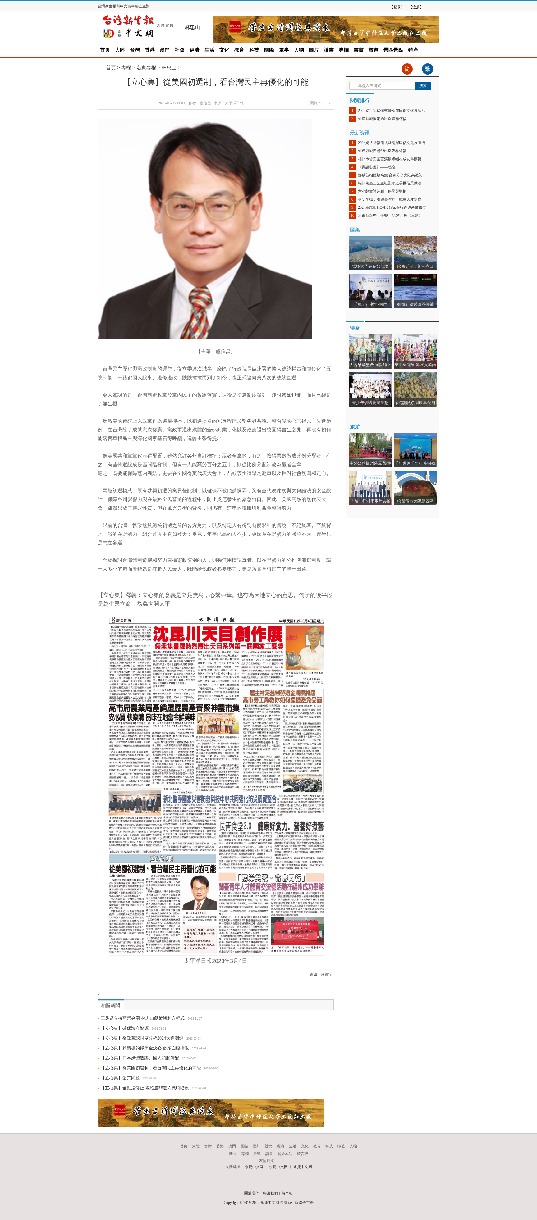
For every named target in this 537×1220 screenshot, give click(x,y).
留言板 (302, 1154)
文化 (224, 49)
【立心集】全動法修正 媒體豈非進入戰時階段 (145, 1088)
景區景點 (393, 49)
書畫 (359, 49)
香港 (150, 49)
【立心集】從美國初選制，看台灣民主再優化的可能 (151, 1068)
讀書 (329, 49)
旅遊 (374, 49)
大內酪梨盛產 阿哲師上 (370, 364)
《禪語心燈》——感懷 (376, 167)
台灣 (135, 49)
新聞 (232, 1154)
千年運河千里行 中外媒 (415, 463)
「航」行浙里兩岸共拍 (370, 501)
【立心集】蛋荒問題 (120, 1078)
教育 (239, 49)
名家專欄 (146, 67)
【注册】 (416, 7)
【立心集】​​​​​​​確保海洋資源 (125, 1028)
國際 (269, 49)
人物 (299, 49)
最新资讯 (360, 132)
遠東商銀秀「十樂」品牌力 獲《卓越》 (390, 215)
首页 (105, 49)
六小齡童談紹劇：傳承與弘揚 (382, 191)
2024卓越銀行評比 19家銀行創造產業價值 (392, 207)
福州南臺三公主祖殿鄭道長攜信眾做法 (389, 183)
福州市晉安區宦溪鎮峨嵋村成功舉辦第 (389, 159)
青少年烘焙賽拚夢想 (371, 402)
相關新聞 (110, 1005)
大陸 (120, 49)
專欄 (344, 49)
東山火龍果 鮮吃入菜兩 (415, 364)
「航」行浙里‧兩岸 (370, 304)
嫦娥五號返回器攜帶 (415, 304)
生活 (209, 49)
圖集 (355, 229)
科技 (254, 49)
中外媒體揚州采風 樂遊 (370, 463)
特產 (413, 49)
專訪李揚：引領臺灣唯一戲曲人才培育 (389, 199)
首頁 (111, 67)
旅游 (355, 426)
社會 (180, 49)
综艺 (341, 1146)
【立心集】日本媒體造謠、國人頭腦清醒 (140, 1058)
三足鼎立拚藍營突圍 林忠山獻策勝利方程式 (143, 1018)
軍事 (284, 49)
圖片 (314, 49)
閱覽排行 (360, 100)
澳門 (165, 49)
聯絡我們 (270, 1193)
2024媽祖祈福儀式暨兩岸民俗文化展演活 (391, 110)
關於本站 (285, 1154)
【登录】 (397, 7)
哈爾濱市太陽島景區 (415, 501)
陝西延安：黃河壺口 (415, 266)
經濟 (195, 49)
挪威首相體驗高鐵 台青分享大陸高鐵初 (390, 175)
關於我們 (251, 1193)
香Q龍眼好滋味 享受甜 (415, 402)
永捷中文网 (254, 1167)
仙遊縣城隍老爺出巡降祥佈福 (382, 118)
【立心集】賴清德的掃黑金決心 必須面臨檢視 (145, 1048)
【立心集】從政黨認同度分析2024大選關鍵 (142, 1038)
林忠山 (169, 67)
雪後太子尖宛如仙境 (370, 266)
